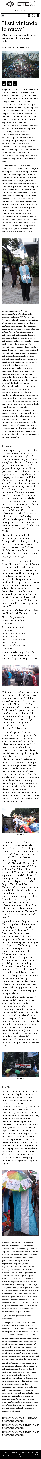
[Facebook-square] (29, 16)
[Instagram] (38, 16)
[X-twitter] (34, 16)
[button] (2, 15)
